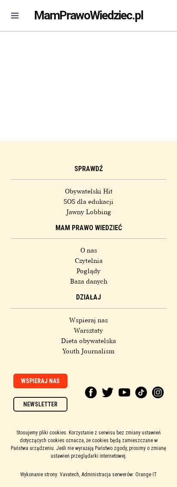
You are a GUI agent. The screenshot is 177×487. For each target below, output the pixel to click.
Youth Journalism (88, 351)
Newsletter (40, 404)
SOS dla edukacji (88, 201)
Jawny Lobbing (88, 212)
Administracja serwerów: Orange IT (119, 474)
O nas (88, 250)
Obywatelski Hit (89, 191)
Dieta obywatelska (88, 341)
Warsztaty (88, 330)
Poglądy (88, 271)
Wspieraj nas (88, 320)
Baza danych (88, 281)
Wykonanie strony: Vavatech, (50, 474)
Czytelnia (89, 260)
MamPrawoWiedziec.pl (88, 15)
